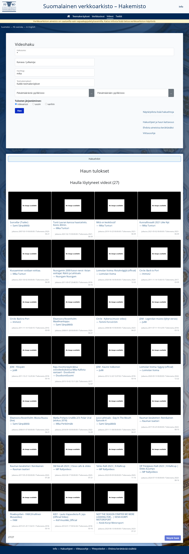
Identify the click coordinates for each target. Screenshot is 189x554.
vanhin (51, 104)
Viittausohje (149, 133)
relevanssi (22, 104)
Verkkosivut (98, 16)
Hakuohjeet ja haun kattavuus (158, 122)
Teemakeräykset (81, 16)
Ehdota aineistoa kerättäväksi (158, 127)
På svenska (18, 27)
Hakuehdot (94, 158)
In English (30, 27)
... (91, 92)
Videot (110, 16)
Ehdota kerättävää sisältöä (122, 548)
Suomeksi (5, 27)
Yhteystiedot (98, 548)
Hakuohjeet (66, 548)
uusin (38, 104)
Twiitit (119, 16)
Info (181, 6)
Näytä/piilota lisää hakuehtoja (158, 111)
